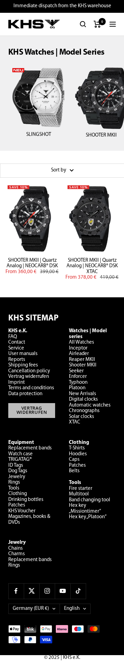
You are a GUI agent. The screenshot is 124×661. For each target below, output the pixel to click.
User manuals (23, 353)
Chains (15, 548)
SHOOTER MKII (101, 135)
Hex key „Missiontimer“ (85, 508)
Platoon (77, 388)
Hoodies (78, 454)
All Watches (81, 342)
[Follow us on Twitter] (31, 591)
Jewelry (16, 477)
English (72, 608)
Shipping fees (23, 365)
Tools (13, 488)
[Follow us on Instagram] (47, 591)
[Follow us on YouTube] (62, 591)
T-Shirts (77, 448)
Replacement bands (30, 448)
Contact (16, 342)
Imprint (16, 382)
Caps (74, 459)
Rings (14, 482)
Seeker (76, 371)
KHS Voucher (21, 511)
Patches (16, 505)
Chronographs (84, 410)
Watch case (20, 454)
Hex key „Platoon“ (87, 517)
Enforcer (78, 376)
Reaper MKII (82, 359)
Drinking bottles (25, 499)
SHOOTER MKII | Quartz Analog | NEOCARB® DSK (32, 263)
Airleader (79, 353)
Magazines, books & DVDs (29, 519)
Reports (16, 359)
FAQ (12, 336)
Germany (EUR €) (31, 608)
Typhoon (78, 382)
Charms (16, 554)
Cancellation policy (29, 371)
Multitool (79, 494)
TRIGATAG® (20, 459)
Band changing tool (89, 500)
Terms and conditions (31, 388)
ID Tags (15, 465)
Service (16, 348)
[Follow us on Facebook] (16, 591)
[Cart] (97, 24)
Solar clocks (81, 416)
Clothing (17, 493)
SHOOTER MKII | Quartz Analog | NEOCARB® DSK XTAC (92, 266)
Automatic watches (90, 405)
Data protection (25, 394)
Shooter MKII (82, 365)
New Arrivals (82, 394)
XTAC (74, 422)
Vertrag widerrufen (28, 376)
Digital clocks (83, 399)
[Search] (83, 24)
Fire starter (80, 488)
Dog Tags (17, 471)
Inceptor (78, 348)
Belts (74, 471)
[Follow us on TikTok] (78, 591)
